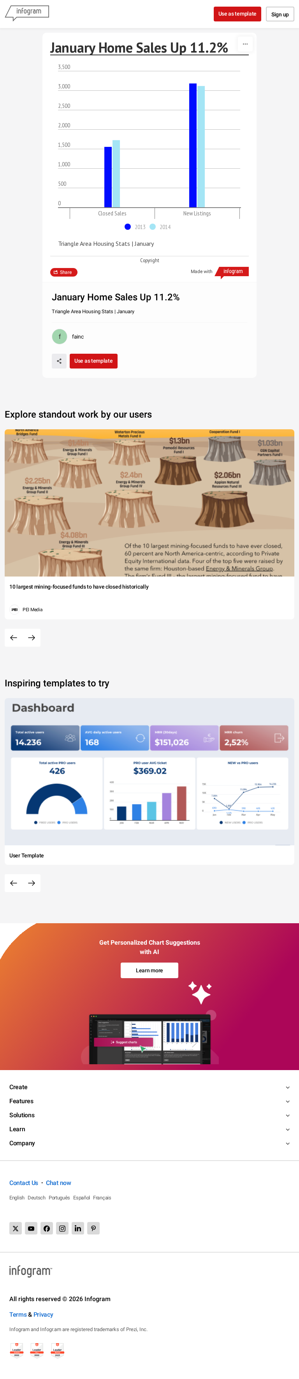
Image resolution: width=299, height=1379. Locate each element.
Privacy (43, 1314)
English (17, 1198)
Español (81, 1198)
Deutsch (37, 1198)
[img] (108, 177)
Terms (18, 1314)
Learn (17, 1129)
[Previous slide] (13, 637)
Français (102, 1198)
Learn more (149, 970)
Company (22, 1143)
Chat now (58, 1183)
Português (59, 1198)
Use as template (237, 14)
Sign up (280, 14)
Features (21, 1101)
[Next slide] (31, 637)
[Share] (59, 361)
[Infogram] (27, 14)
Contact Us (23, 1183)
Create (18, 1087)
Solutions (21, 1115)
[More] (245, 44)
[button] (137, 227)
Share (66, 272)
